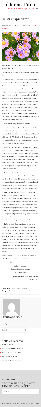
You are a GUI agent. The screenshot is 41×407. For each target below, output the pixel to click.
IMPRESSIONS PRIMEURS (11, 352)
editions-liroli (24, 25)
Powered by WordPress (30, 403)
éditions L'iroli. (14, 403)
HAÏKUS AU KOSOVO (9, 357)
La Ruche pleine (7, 344)
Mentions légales (8, 379)
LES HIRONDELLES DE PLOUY (13, 348)
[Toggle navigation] (37, 8)
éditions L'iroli (20, 4)
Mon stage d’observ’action (11, 361)
